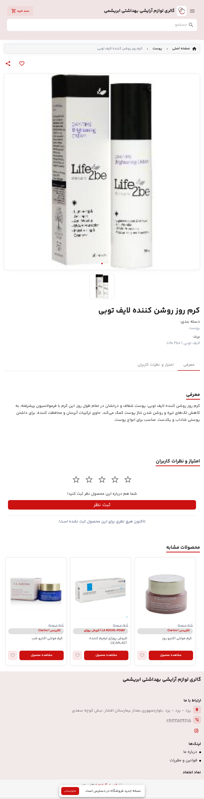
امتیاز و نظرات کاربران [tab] (156, 365)
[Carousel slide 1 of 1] (102, 263)
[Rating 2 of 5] (114, 479)
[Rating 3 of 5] (102, 479)
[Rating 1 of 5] (127, 479)
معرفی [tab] (189, 365)
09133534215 (178, 720)
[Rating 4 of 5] (89, 479)
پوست (157, 48)
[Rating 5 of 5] (76, 479)
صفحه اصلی (181, 48)
